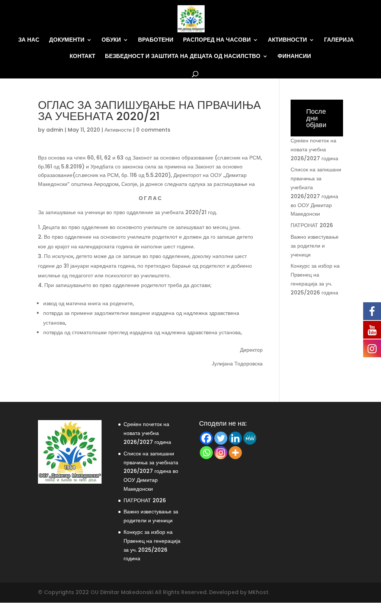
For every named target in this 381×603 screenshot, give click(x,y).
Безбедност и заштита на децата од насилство (182, 56)
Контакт (82, 56)
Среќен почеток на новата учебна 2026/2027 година (314, 149)
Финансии (294, 56)
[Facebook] (206, 438)
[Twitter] (220, 438)
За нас (28, 40)
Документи (66, 40)
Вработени (155, 40)
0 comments (153, 129)
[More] (235, 452)
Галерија (339, 40)
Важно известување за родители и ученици (315, 245)
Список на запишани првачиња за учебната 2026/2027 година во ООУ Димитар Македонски (151, 471)
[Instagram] (220, 452)
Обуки (111, 40)
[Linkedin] (235, 438)
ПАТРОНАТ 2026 (312, 225)
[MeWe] (249, 438)
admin (54, 129)
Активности (287, 40)
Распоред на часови (217, 40)
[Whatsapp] (206, 452)
